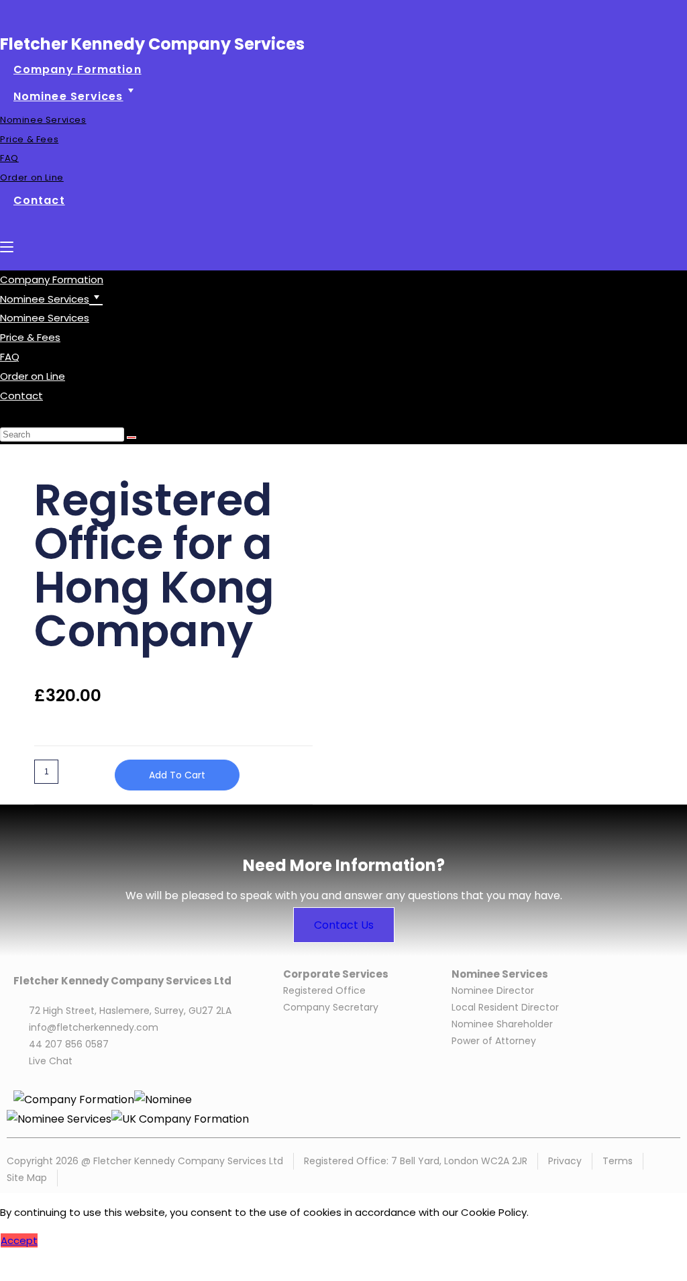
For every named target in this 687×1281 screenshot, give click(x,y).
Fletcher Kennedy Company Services (152, 44)
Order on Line (32, 376)
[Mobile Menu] (6, 246)
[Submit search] (131, 437)
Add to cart (177, 775)
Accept (19, 1240)
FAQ (9, 357)
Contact (21, 396)
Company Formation (51, 279)
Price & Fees (30, 337)
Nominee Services (44, 318)
